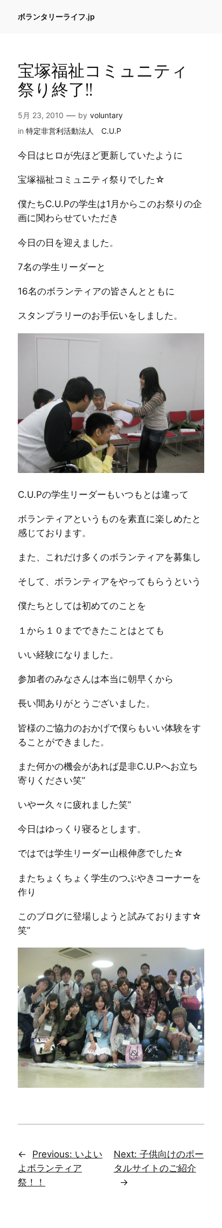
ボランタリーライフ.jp (56, 16)
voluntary (106, 115)
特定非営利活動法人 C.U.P (73, 130)
